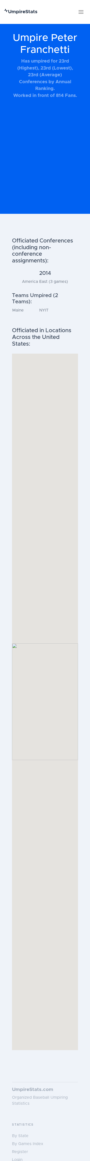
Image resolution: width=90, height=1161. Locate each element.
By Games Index (27, 1144)
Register (20, 1152)
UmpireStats (23, 11)
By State (20, 1136)
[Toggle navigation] (81, 12)
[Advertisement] (45, 158)
